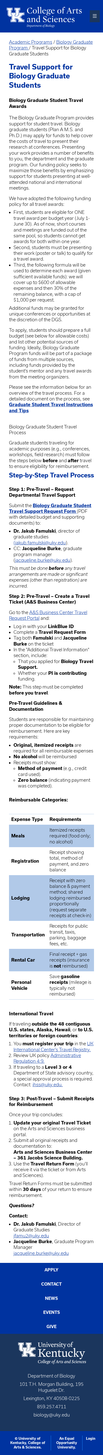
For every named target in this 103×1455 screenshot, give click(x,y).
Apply (51, 1270)
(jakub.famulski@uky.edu (40, 542)
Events (51, 1312)
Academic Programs (30, 42)
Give (51, 1326)
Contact (51, 1284)
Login (90, 1439)
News (51, 1298)
